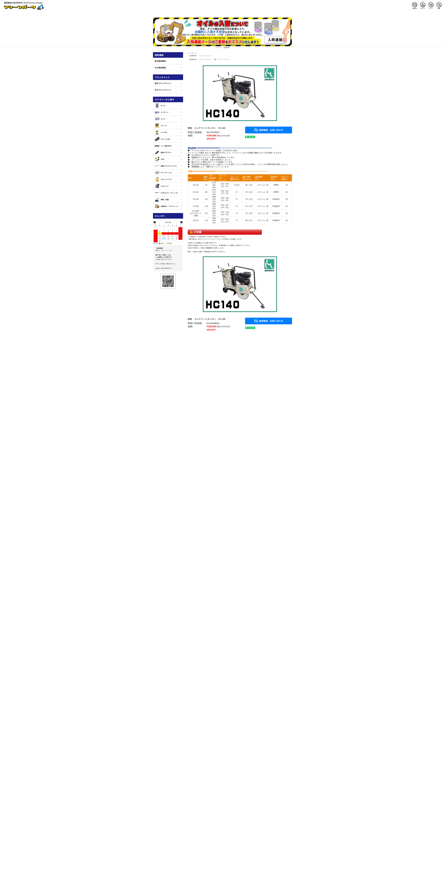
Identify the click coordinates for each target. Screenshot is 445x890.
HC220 (196, 220)
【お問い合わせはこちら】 (164, 259)
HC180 (196, 206)
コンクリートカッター (205, 55)
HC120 (196, 184)
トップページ (192, 53)
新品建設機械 (193, 55)
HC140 (196, 199)
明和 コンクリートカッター (222, 59)
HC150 (196, 192)
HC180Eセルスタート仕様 (195, 213)
